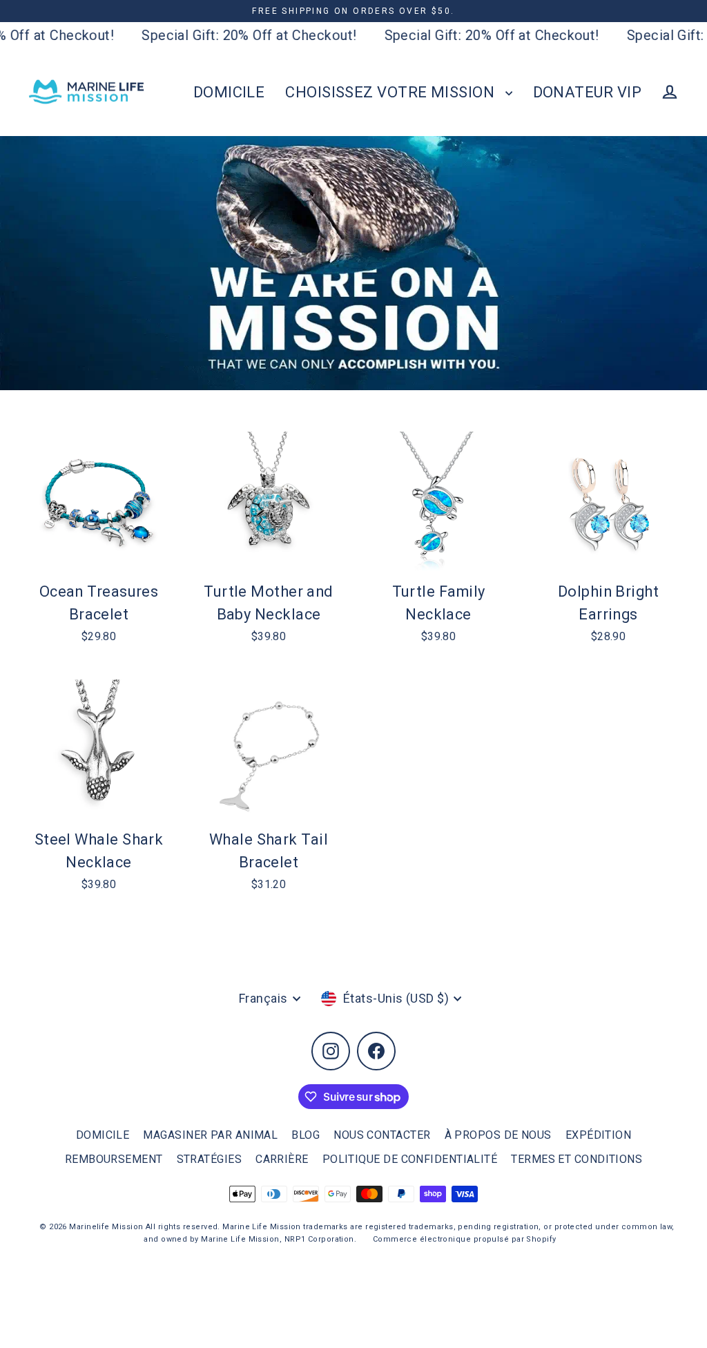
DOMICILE (229, 92)
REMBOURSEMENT (114, 1159)
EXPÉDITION (598, 1135)
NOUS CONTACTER (381, 1135)
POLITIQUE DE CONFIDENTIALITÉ (410, 1159)
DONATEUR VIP (587, 92)
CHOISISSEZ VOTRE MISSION (391, 92)
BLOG (305, 1135)
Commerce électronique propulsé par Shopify (464, 1239)
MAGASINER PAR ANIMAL (210, 1135)
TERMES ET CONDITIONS (576, 1159)
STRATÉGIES (209, 1159)
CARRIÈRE (282, 1159)
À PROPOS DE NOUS (498, 1135)
